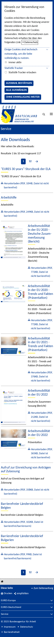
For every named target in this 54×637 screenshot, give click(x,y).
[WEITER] (37, 161)
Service (4, 614)
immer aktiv (15, 62)
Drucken (8, 593)
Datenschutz (31, 42)
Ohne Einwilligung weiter (23, 97)
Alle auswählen (16, 90)
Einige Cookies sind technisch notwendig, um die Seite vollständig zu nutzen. (20, 54)
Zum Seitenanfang (43, 588)
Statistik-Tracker (13, 68)
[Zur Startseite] (19, 114)
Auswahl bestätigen (19, 83)
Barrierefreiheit (12, 632)
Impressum (10, 627)
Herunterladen (25, 185)
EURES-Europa (8, 600)
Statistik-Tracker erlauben (22, 72)
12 (30, 161)
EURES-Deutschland (11, 607)
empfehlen (22, 593)
